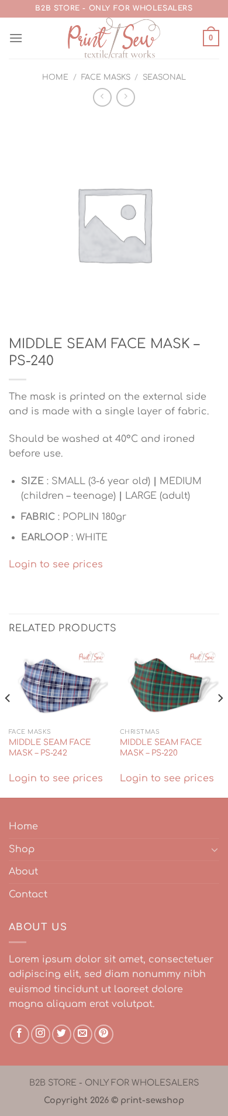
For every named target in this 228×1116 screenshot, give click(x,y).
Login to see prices (56, 564)
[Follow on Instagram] (40, 1034)
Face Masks (105, 77)
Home (55, 77)
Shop (21, 849)
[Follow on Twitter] (61, 1034)
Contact (28, 894)
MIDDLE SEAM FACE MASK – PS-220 (161, 747)
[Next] (220, 722)
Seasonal (164, 77)
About (23, 871)
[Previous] (8, 722)
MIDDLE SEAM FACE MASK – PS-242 (50, 747)
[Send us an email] (82, 1034)
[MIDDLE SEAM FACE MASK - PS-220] (169, 685)
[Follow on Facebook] (19, 1034)
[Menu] (16, 37)
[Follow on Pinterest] (103, 1034)
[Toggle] (214, 849)
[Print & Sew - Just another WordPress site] (114, 38)
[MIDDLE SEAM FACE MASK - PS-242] (58, 685)
